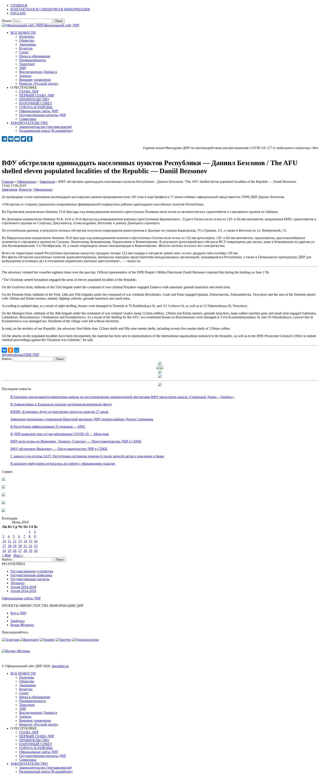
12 (14, 541)
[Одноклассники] (10, 350)
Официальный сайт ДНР (60, 25)
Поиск (6, 21)
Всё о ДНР (18, 613)
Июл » (18, 555)
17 (4, 546)
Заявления (9, 189)
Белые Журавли (22, 625)
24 (4, 551)
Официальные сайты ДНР (21, 598)
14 (25, 541)
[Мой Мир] (16, 350)
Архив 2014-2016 (23, 591)
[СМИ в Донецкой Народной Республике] (3, 487)
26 (14, 551)
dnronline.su (60, 666)
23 (35, 546)
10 (4, 541)
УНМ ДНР (31, 354)
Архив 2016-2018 (23, 587)
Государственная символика (31, 575)
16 (35, 541)
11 (9, 541)
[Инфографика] (3, 511)
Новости (25, 189)
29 (30, 551)
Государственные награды (29, 579)
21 (25, 546)
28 (25, 551)
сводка (18, 354)
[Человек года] (161, 368)
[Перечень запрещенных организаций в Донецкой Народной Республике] (3, 495)
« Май (6, 555)
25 (9, 551)
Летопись (17, 583)
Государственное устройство (31, 571)
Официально (42, 189)
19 (14, 546)
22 (30, 546)
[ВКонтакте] (4, 350)
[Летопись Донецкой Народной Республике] (3, 503)
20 (20, 546)
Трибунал (17, 621)
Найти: (7, 359)
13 (20, 541)
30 (35, 551)
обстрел (7, 354)
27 (20, 551)
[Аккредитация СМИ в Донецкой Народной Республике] (3, 479)
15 (30, 541)
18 (9, 546)
